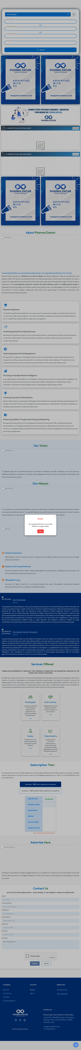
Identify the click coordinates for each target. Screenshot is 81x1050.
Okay (40, 531)
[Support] (75, 1044)
